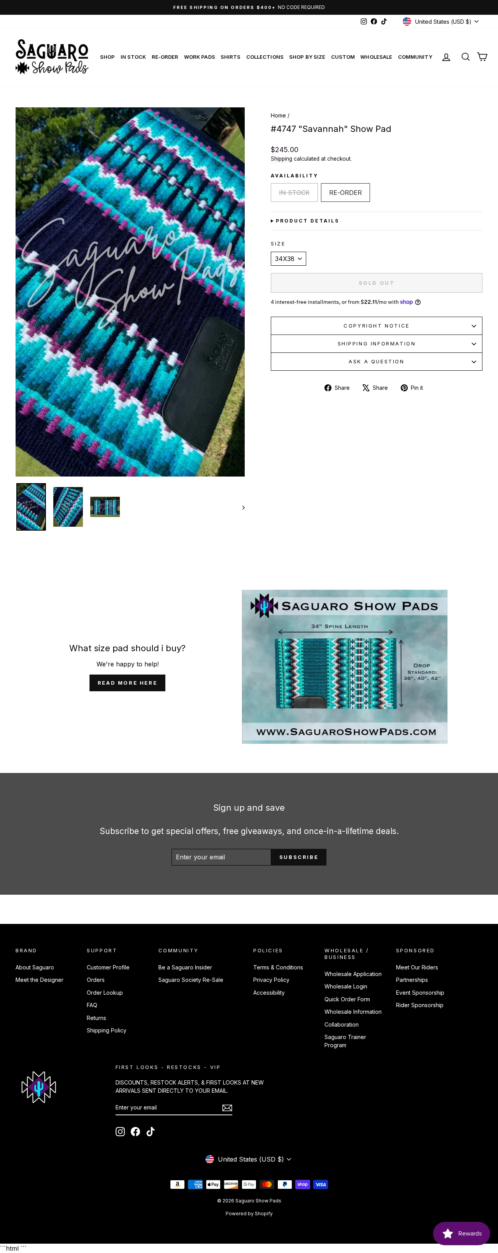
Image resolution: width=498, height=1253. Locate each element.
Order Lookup (105, 992)
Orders (96, 979)
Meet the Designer (39, 979)
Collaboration (341, 1024)
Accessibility (269, 992)
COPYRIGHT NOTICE (377, 325)
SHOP (107, 57)
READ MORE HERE (127, 683)
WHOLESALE (376, 57)
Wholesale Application (353, 974)
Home (278, 115)
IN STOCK (133, 57)
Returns (96, 1018)
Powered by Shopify (249, 1213)
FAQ (92, 1005)
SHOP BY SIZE (307, 57)
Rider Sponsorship (420, 1005)
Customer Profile (108, 967)
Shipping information (377, 343)
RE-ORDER (165, 57)
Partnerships (412, 979)
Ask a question (376, 361)
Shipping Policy (106, 1030)
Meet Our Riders (417, 967)
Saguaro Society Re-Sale (190, 979)
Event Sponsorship (420, 992)
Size (278, 243)
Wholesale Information (353, 1011)
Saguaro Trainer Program (345, 1041)
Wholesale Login (345, 986)
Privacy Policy (271, 979)
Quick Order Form (347, 999)
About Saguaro (35, 967)
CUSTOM (343, 57)
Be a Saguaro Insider (185, 967)
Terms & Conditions (278, 967)
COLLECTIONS (265, 57)
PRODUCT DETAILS (307, 221)
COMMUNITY (415, 57)
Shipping (281, 159)
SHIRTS (231, 57)
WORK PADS (199, 57)
